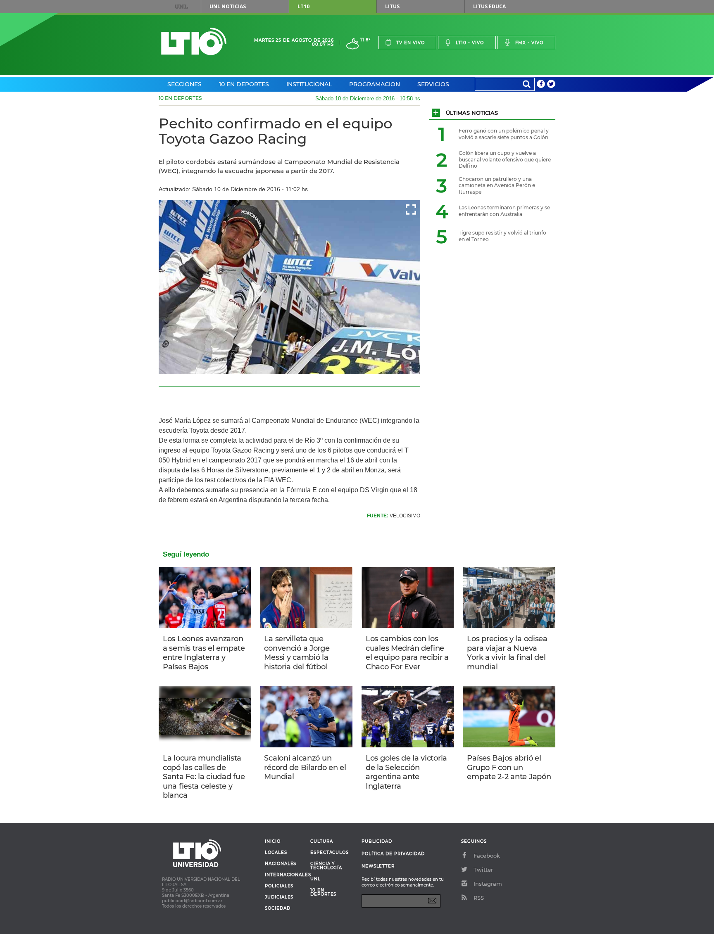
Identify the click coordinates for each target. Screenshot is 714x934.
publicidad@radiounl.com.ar (192, 900)
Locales (276, 853)
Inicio (273, 841)
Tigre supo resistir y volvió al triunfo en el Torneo (502, 236)
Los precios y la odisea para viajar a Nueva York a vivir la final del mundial (507, 652)
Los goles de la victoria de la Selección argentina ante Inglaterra (406, 772)
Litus (392, 6)
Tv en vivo (410, 42)
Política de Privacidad (393, 853)
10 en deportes (323, 892)
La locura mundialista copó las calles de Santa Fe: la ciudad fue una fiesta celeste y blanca (204, 777)
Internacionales (284, 875)
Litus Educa (489, 6)
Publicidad (377, 841)
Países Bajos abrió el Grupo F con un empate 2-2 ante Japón (509, 767)
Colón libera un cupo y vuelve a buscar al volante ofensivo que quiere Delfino (505, 159)
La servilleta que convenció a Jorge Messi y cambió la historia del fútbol (296, 652)
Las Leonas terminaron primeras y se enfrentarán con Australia (504, 210)
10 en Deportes (244, 84)
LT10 (303, 6)
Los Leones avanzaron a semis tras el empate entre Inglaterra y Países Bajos (204, 652)
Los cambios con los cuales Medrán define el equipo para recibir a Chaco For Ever (407, 652)
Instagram (488, 883)
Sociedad (277, 908)
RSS (479, 897)
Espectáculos (329, 853)
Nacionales (280, 864)
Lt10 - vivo (470, 42)
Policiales (279, 886)
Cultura (321, 841)
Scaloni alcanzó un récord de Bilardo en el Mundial (305, 767)
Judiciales (279, 897)
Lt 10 (194, 41)
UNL (181, 6)
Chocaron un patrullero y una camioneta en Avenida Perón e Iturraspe (497, 185)
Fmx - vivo (529, 42)
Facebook (487, 855)
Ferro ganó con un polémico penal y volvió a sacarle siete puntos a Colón (504, 134)
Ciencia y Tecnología (326, 866)
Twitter (483, 869)
